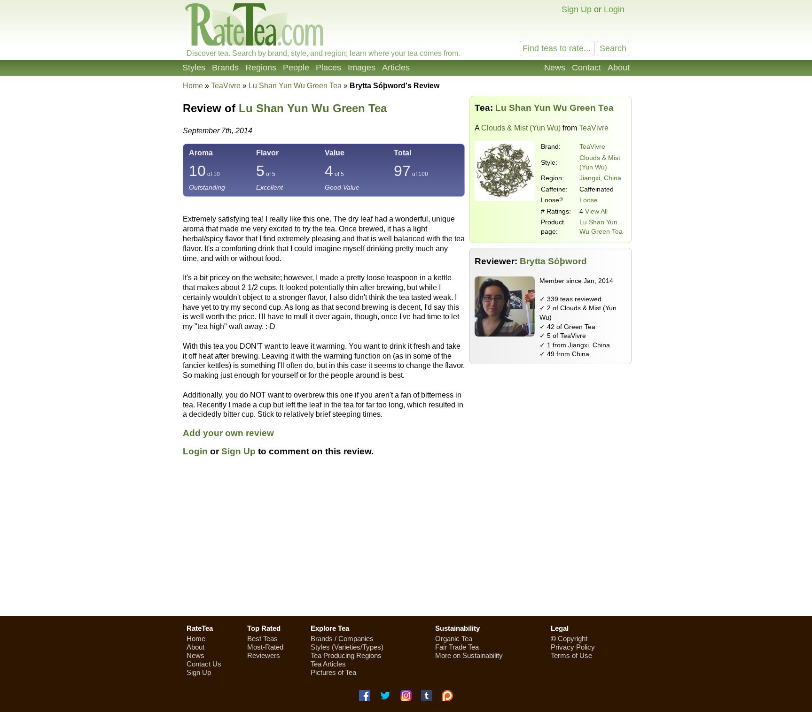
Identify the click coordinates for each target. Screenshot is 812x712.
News (554, 67)
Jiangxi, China (600, 178)
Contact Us (204, 664)
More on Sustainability (469, 655)
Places (328, 67)
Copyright (572, 639)
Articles (396, 67)
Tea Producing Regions (346, 655)
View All (596, 211)
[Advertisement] (406, 541)
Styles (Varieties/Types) (347, 647)
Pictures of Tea (333, 672)
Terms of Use (571, 655)
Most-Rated (265, 647)
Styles (193, 67)
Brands (225, 67)
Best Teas (262, 639)
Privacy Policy (573, 647)
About (619, 67)
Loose (588, 200)
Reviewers (263, 655)
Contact (586, 67)
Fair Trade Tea (457, 647)
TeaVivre (592, 146)
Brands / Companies (342, 639)
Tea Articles (328, 664)
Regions (260, 67)
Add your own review (228, 433)
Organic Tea (453, 639)
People (296, 67)
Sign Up (577, 9)
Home (193, 86)
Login (614, 9)
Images (361, 67)
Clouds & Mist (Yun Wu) (521, 128)
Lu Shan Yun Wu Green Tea (313, 108)
